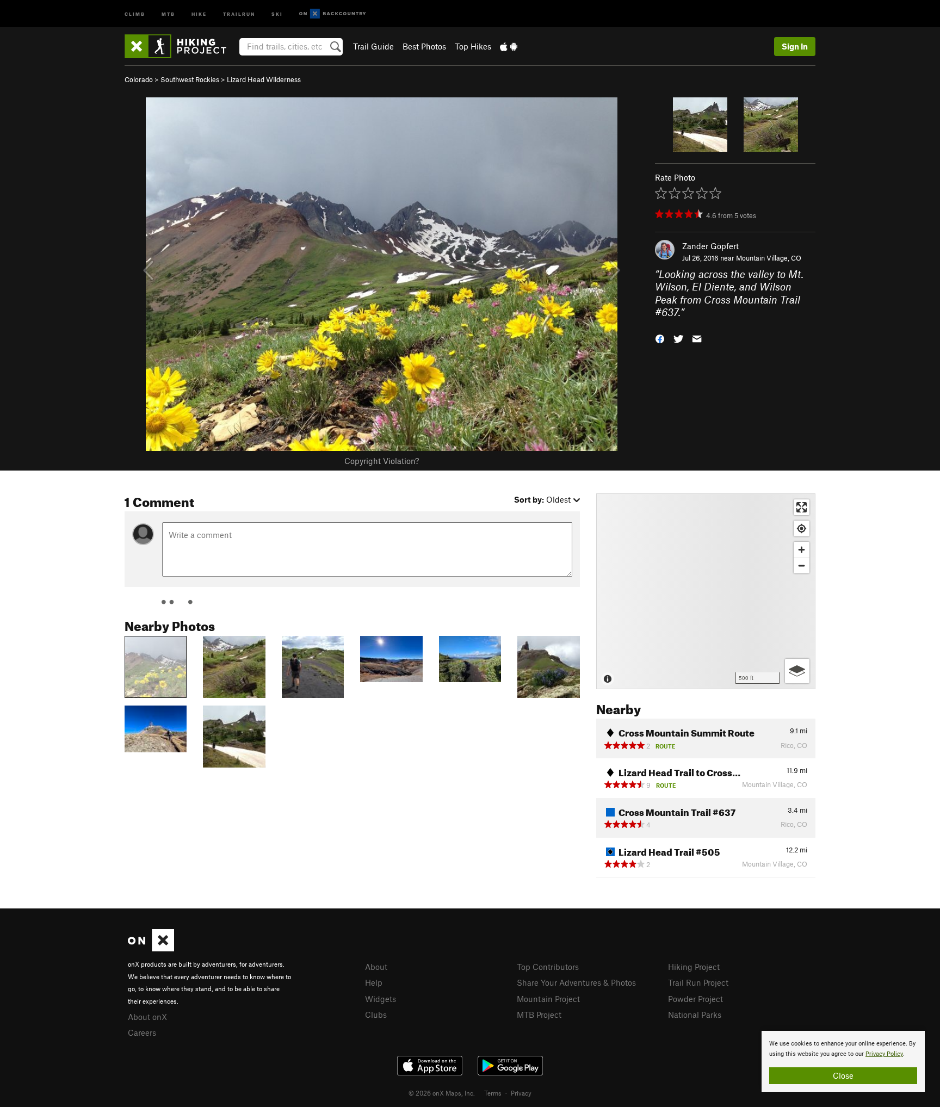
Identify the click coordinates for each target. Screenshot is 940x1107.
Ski (277, 13)
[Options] (797, 671)
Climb (135, 13)
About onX (147, 1017)
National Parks (694, 1014)
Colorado (139, 79)
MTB (168, 13)
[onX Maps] (151, 948)
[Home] (181, 46)
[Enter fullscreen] (801, 507)
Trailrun (239, 13)
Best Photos (424, 46)
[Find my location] (801, 528)
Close (843, 1075)
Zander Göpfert (710, 246)
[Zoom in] (801, 550)
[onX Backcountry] (332, 14)
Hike (199, 13)
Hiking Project (694, 967)
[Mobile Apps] (508, 46)
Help (373, 982)
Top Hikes (473, 46)
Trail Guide (373, 46)
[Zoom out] (801, 565)
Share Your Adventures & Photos (576, 982)
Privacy (521, 1093)
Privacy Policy (884, 1053)
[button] (660, 337)
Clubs (376, 1014)
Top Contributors (548, 967)
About (376, 967)
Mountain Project (548, 999)
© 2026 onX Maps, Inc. (442, 1093)
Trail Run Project (698, 982)
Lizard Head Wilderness (264, 79)
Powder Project (695, 999)
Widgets (380, 999)
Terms (493, 1093)
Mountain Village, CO (768, 257)
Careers (142, 1032)
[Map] (706, 591)
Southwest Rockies (189, 79)
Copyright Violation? (381, 461)
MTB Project (539, 1014)
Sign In (795, 46)
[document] (843, 1061)
